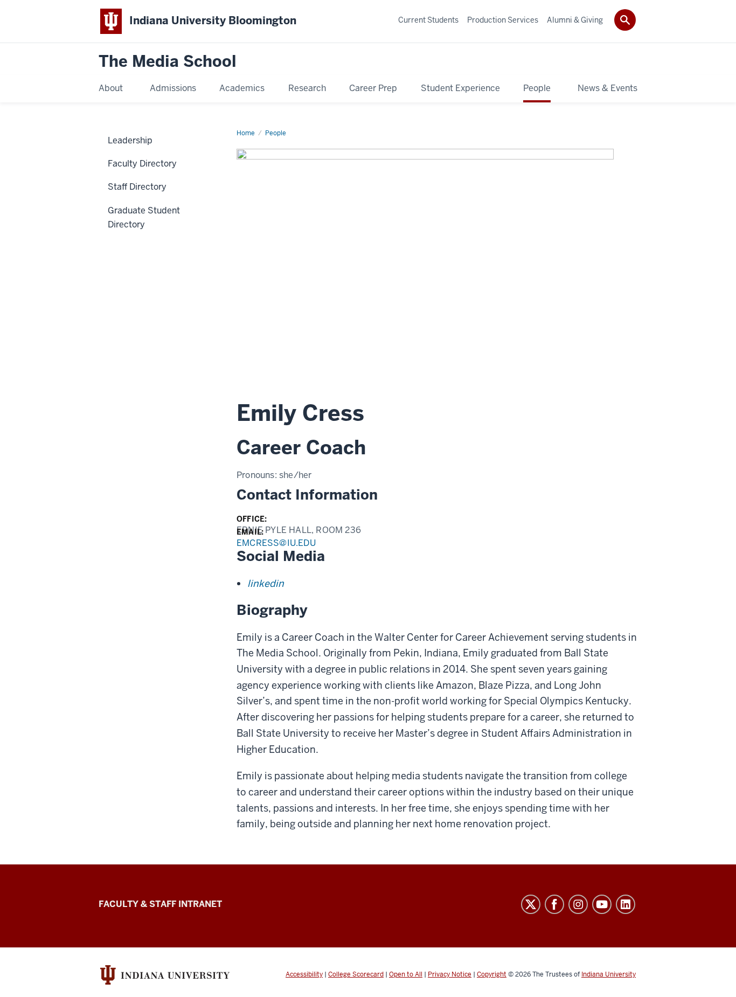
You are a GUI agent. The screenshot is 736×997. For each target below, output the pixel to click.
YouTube (602, 904)
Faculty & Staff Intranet (160, 904)
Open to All (405, 974)
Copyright (491, 974)
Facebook (554, 904)
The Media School (168, 62)
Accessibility (304, 974)
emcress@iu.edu (276, 543)
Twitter (530, 904)
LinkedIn (625, 904)
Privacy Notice (449, 974)
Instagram (578, 904)
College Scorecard (356, 974)
